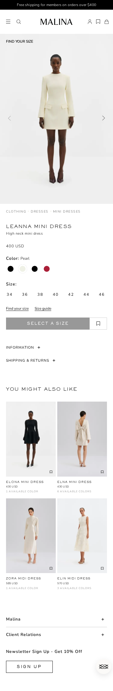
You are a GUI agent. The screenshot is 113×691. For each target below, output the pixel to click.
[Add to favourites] (98, 324)
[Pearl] (22, 268)
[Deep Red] (46, 268)
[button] (19, 21)
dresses (40, 211)
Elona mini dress (25, 482)
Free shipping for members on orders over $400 (56, 4)
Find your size (17, 308)
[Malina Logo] (56, 21)
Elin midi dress (73, 578)
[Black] (10, 268)
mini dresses (67, 211)
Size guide (43, 308)
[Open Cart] (107, 21)
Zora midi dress (23, 578)
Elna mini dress (74, 482)
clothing (16, 211)
